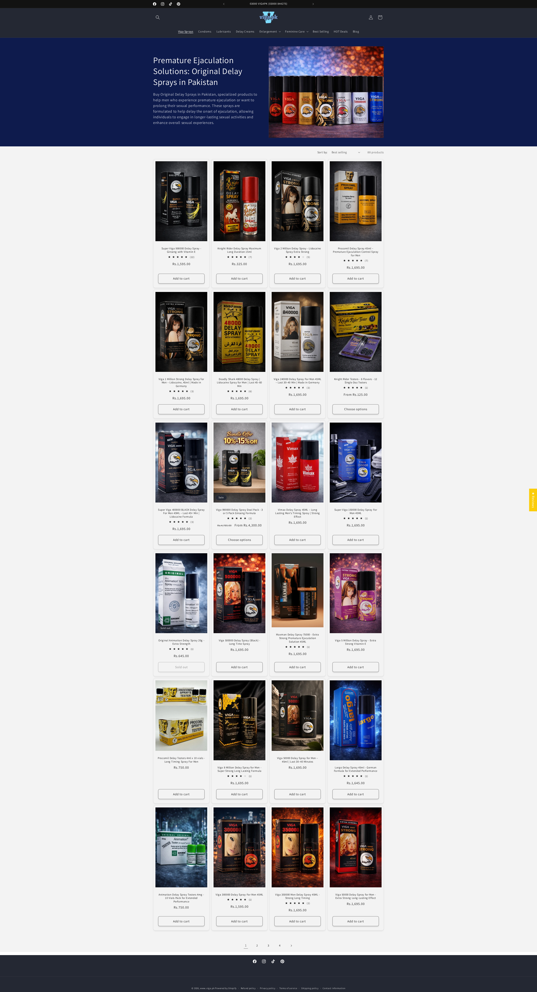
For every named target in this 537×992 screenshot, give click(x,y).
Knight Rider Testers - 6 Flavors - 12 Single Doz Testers (355, 380)
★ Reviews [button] (533, 500)
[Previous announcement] (223, 4)
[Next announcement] (313, 4)
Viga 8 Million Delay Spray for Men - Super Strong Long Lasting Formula (240, 769)
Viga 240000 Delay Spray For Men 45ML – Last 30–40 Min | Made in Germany (297, 380)
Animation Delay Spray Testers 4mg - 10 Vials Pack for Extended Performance (181, 898)
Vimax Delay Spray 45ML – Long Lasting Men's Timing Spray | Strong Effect (297, 513)
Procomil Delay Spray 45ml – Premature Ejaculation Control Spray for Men (355, 252)
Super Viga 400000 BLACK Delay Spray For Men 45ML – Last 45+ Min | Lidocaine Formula (181, 513)
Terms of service (288, 988)
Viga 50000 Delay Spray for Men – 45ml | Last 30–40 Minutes (297, 759)
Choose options (355, 409)
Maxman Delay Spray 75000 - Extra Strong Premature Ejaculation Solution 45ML (297, 638)
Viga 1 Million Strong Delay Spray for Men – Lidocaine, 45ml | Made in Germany (181, 382)
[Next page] (291, 945)
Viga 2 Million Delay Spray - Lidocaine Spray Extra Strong (297, 250)
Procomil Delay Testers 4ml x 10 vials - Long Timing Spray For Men (181, 759)
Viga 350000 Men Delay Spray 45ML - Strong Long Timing (297, 896)
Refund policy (248, 988)
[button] (157, 17)
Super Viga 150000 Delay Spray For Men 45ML (355, 511)
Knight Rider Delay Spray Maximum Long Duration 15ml (239, 250)
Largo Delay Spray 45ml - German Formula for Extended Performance (355, 769)
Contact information (334, 988)
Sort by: (322, 152)
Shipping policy (310, 988)
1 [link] (246, 945)
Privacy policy (267, 988)
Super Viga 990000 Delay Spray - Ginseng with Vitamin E (181, 250)
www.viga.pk (207, 988)
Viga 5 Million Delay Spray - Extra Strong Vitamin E (355, 642)
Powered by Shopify (226, 988)
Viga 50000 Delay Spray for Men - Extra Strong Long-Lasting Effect (355, 896)
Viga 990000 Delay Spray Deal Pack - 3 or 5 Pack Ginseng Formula (239, 511)
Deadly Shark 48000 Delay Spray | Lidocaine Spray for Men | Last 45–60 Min (239, 382)
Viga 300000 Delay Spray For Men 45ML (239, 894)
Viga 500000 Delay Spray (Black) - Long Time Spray (239, 642)
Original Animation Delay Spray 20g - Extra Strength (181, 642)
